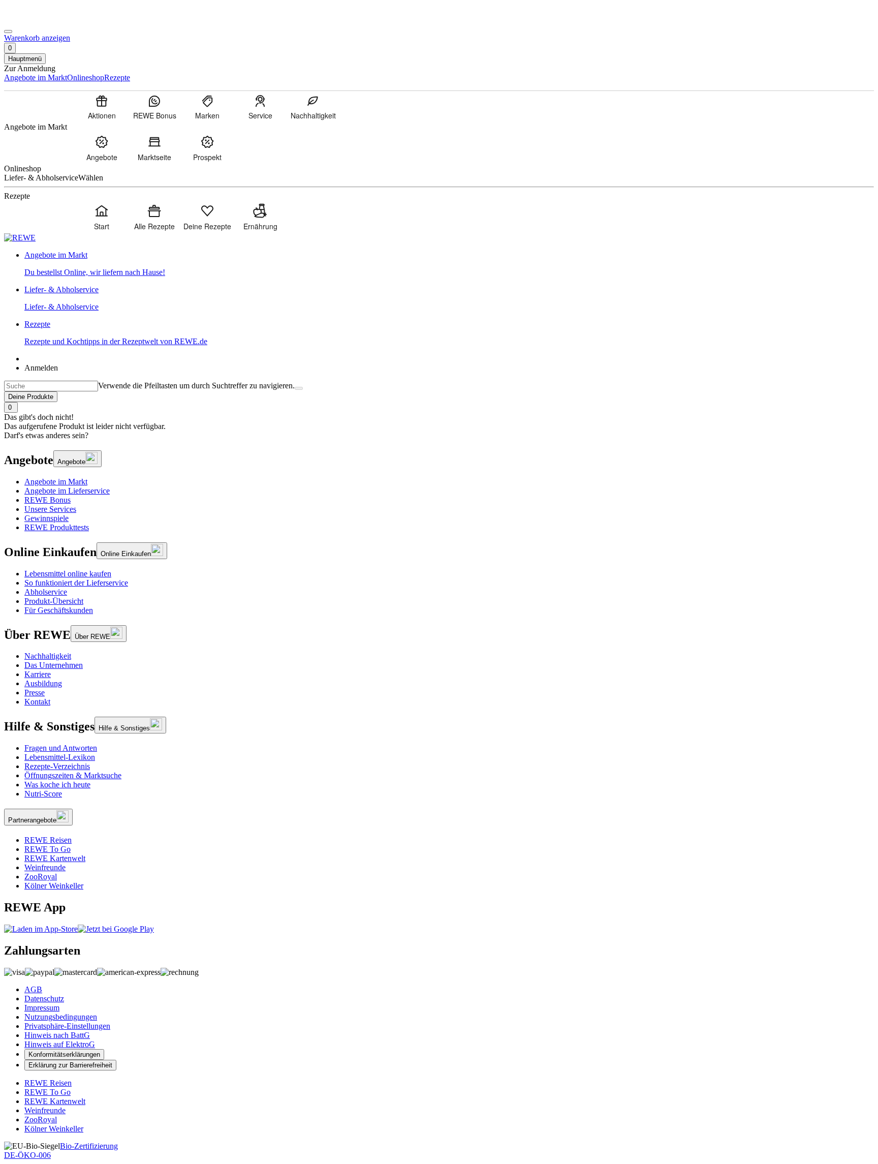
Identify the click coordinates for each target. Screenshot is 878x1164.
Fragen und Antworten (60, 748)
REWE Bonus (47, 500)
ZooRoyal (40, 876)
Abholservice (45, 592)
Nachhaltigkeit (47, 656)
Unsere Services (50, 509)
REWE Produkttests (56, 527)
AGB (33, 989)
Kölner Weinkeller (53, 885)
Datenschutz (44, 998)
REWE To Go (47, 849)
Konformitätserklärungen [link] (64, 1054)
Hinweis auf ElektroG (59, 1044)
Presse (34, 692)
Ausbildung (43, 683)
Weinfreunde (45, 867)
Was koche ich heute (57, 784)
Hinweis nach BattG (57, 1035)
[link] (449, 264)
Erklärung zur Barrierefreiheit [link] (70, 1065)
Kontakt (37, 701)
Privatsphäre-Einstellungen (67, 1026)
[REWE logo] (20, 237)
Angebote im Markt (55, 481)
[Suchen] (299, 388)
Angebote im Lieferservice (67, 490)
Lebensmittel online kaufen (67, 573)
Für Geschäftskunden (58, 610)
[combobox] (51, 386)
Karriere (37, 674)
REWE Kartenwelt (54, 858)
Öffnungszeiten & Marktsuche (72, 775)
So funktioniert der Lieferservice (76, 582)
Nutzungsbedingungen (60, 1017)
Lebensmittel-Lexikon (59, 757)
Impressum (41, 1007)
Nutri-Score (43, 793)
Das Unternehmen (53, 665)
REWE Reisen (48, 840)
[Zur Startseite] (38, 19)
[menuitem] (101, 106)
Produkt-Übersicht (53, 601)
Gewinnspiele (46, 518)
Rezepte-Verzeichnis (57, 766)
